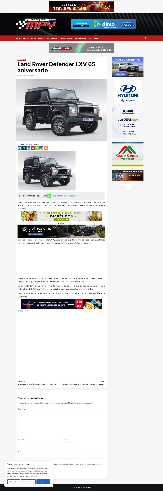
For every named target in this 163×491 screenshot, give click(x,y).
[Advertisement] (61, 261)
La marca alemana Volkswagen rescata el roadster (83, 382)
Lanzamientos (66, 38)
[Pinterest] (33, 148)
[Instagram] (41, 148)
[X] (24, 148)
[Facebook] (20, 148)
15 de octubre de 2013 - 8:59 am (28, 76)
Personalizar (14, 482)
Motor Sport (36, 38)
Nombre (22, 439)
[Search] (145, 38)
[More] (46, 148)
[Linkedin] (28, 148)
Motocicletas (80, 38)
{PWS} (88, 487)
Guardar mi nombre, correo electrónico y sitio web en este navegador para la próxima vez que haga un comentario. (60, 465)
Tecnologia (93, 38)
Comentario (23, 409)
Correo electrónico (68, 440)
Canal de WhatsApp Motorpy (64, 195)
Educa (25, 38)
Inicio (18, 38)
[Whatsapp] (37, 148)
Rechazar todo (28, 482)
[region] (28, 474)
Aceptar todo (43, 482)
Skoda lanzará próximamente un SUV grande (37, 382)
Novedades (52, 38)
